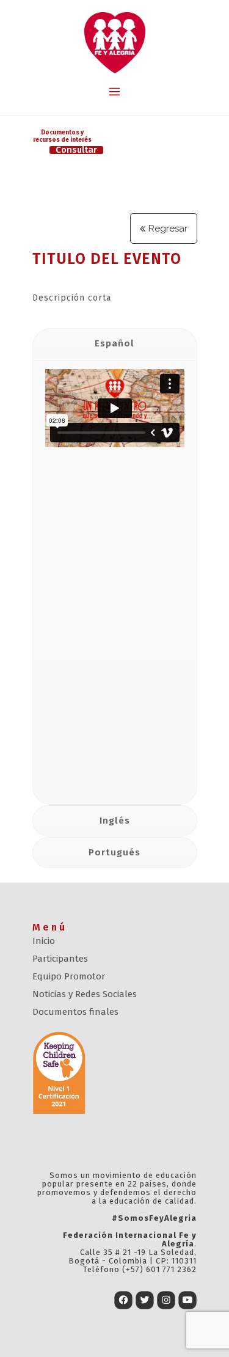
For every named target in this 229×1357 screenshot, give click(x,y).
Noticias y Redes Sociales (84, 994)
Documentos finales (75, 1011)
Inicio (43, 940)
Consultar (76, 150)
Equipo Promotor (68, 976)
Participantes (60, 958)
